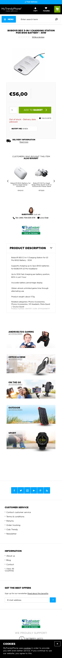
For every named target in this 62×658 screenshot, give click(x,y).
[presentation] (39, 19)
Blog (8, 560)
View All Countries (9, 570)
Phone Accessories (36, 302)
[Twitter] (21, 490)
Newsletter (11, 534)
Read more (24, 142)
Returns (10, 521)
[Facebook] (14, 490)
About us (10, 556)
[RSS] (47, 490)
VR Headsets (33, 304)
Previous (7, 182)
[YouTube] (34, 490)
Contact (10, 564)
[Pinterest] (40, 490)
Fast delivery (31, 2)
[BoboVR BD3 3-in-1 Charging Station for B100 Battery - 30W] (28, 60)
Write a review (38, 37)
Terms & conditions (15, 516)
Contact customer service (18, 512)
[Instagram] (27, 490)
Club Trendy (12, 529)
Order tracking (13, 525)
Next (55, 182)
